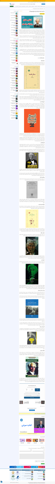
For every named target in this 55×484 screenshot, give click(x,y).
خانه (43, 6)
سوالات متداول (11, 482)
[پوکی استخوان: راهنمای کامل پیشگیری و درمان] (41, 440)
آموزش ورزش (35, 2)
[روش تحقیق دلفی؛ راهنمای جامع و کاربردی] (28, 440)
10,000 (26, 390)
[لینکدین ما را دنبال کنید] (15, 467)
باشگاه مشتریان (23, 6)
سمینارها (36, 6)
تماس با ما (17, 6)
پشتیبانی (14, 482)
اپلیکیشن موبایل (11, 6)
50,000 (37, 390)
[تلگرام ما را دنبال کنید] (36, 467)
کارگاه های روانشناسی (43, 2)
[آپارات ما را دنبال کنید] (29, 467)
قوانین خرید (16, 482)
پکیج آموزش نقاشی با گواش (38, 413)
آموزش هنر (37, 2)
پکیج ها (41, 6)
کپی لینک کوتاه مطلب (32, 410)
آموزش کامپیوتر (31, 2)
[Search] (20, 4)
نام (44, 449)
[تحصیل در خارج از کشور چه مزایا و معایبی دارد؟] (35, 440)
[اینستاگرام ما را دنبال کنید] (43, 467)
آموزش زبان (40, 2)
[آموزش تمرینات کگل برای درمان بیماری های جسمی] (22, 440)
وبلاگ (38, 6)
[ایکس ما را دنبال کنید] (22, 467)
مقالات (29, 6)
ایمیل (31, 449)
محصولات (32, 6)
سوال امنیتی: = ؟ (41, 461)
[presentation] (19, 441)
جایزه (26, 6)
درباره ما (19, 6)
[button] (0, 0)
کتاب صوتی (29, 2)
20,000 (32, 390)
